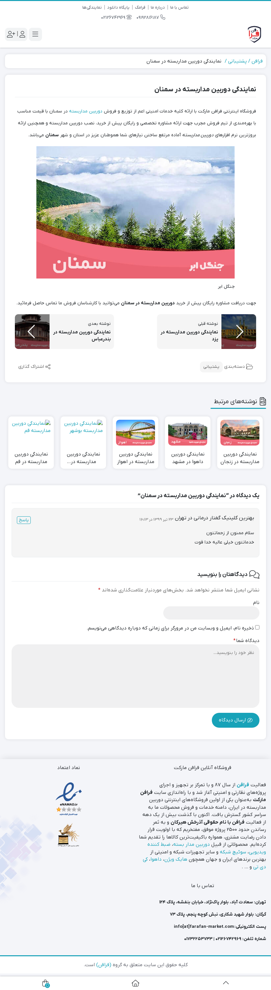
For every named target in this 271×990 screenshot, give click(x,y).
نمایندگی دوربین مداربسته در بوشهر (83, 458)
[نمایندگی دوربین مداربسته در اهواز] (135, 433)
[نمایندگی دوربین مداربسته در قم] (31, 433)
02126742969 (114, 18)
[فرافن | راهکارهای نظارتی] (254, 34)
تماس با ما (179, 7)
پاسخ (24, 520)
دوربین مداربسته (85, 111)
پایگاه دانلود (118, 7)
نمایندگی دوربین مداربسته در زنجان (239, 458)
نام (256, 602)
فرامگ (140, 7)
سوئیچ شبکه (233, 852)
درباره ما (158, 7)
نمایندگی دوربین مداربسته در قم (31, 458)
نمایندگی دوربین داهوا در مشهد (188, 458)
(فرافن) (103, 965)
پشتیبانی (237, 61)
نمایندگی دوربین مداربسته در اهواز (135, 458)
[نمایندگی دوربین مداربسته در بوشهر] (83, 433)
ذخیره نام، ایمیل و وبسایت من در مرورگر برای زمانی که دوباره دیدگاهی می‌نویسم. (170, 628)
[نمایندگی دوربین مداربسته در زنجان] (239, 433)
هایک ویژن (175, 859)
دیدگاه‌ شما (246, 640)
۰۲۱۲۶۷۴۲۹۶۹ (228, 939)
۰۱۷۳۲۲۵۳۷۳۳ (198, 939)
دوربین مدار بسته (191, 844)
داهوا (156, 859)
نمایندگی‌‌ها (92, 7)
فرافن (257, 61)
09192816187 (148, 18)
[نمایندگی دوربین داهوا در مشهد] (187, 433)
